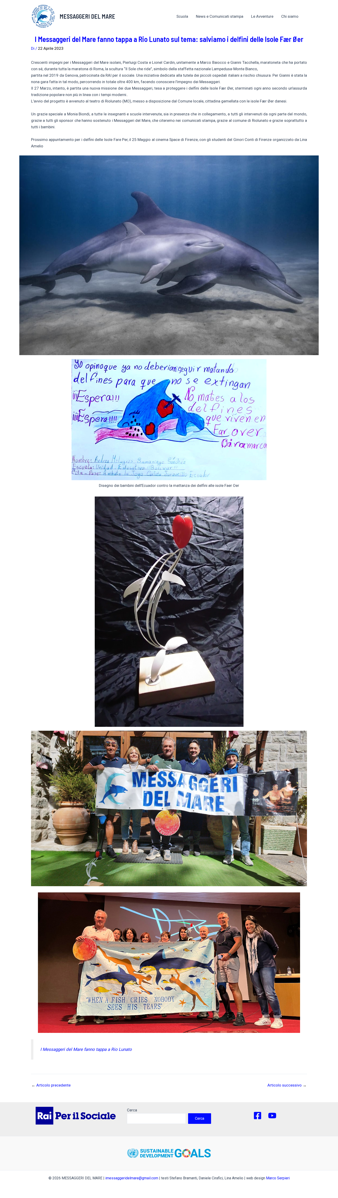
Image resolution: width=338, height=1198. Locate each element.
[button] (300, 16)
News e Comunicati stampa (219, 16)
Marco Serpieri (278, 1178)
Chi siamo (289, 16)
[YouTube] (272, 1115)
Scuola (182, 16)
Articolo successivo (286, 1085)
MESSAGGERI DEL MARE (87, 16)
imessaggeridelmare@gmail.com (131, 1178)
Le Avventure (262, 16)
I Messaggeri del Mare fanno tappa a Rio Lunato (86, 1049)
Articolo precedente (51, 1085)
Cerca (132, 1110)
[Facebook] (257, 1115)
